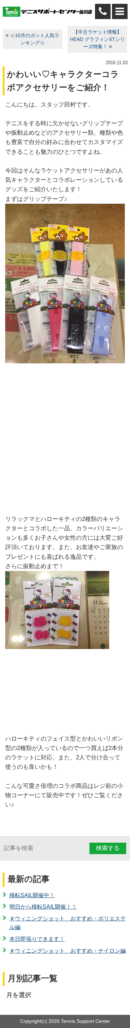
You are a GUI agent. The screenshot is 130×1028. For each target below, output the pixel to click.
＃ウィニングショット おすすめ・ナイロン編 (67, 951)
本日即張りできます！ (37, 939)
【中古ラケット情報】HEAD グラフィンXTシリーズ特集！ (97, 39)
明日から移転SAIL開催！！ (43, 907)
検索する (108, 848)
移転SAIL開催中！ (32, 895)
